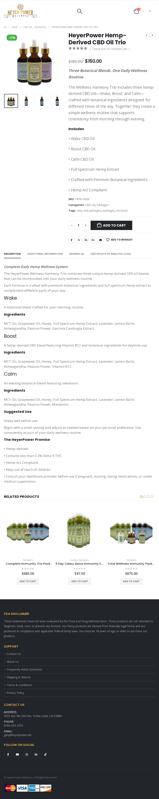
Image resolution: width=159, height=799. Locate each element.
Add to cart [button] (28, 581)
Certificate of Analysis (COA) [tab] (111, 254)
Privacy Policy (15, 693)
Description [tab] (12, 254)
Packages (103, 205)
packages (109, 210)
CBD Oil (90, 205)
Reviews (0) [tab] (76, 254)
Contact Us (14, 654)
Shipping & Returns (19, 677)
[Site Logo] (20, 11)
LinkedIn (86, 240)
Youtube (17, 754)
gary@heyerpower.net (18, 735)
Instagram (27, 754)
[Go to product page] (28, 532)
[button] (79, 11)
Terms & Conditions (19, 685)
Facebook (71, 240)
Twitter (79, 240)
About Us (13, 661)
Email (101, 240)
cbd (79, 210)
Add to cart (114, 225)
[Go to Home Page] (5, 27)
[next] (152, 35)
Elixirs (74, 560)
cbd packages (92, 210)
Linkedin (36, 754)
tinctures (122, 210)
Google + (93, 240)
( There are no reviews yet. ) (110, 49)
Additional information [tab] (45, 254)
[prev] (146, 35)
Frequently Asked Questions (24, 669)
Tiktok (45, 754)
